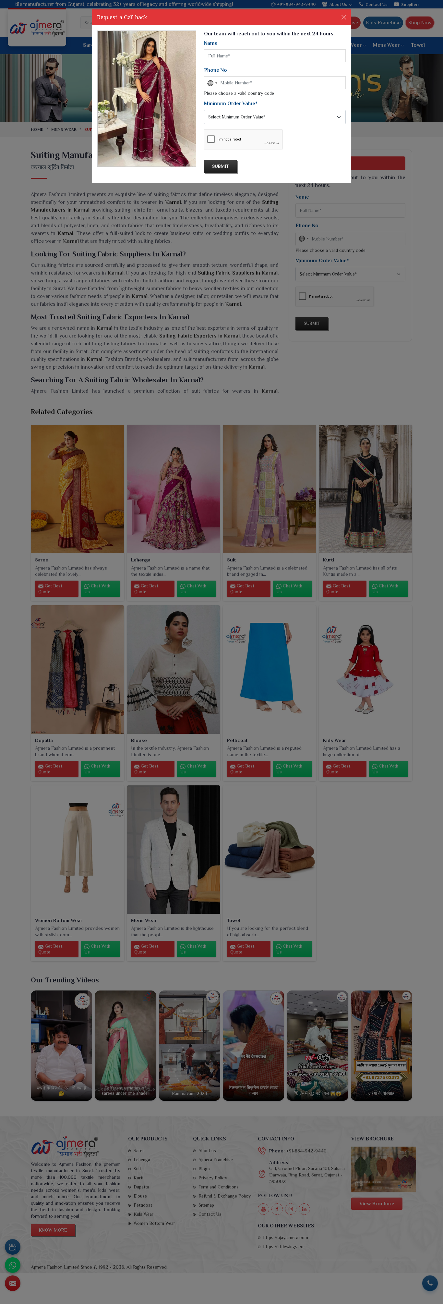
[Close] (344, 17)
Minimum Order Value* (230, 103)
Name (211, 43)
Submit (220, 166)
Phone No (215, 70)
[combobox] (211, 83)
